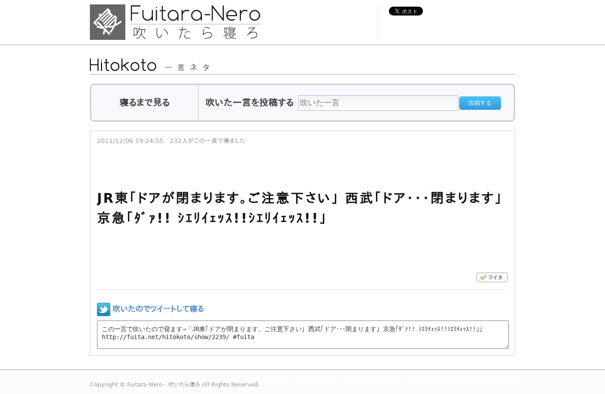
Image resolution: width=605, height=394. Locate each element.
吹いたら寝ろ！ (194, 22)
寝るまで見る (145, 102)
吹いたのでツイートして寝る (158, 308)
